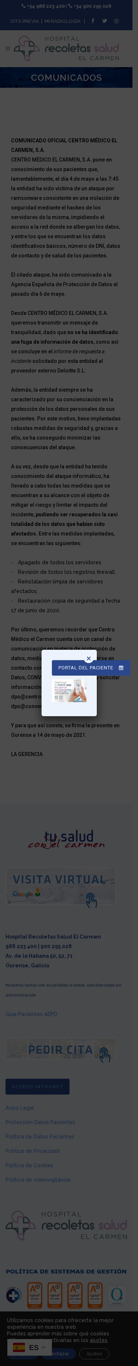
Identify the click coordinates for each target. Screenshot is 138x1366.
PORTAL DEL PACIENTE (86, 667)
